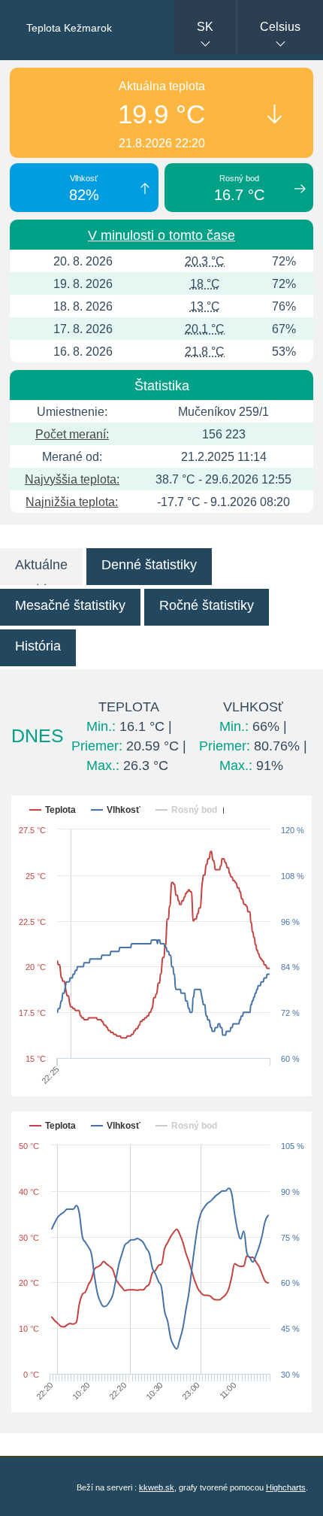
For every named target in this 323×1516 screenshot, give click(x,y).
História (38, 645)
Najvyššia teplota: (72, 479)
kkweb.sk (156, 1487)
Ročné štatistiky (206, 605)
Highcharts (286, 1487)
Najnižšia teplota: (72, 502)
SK (205, 26)
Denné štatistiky (149, 564)
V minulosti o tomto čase (161, 235)
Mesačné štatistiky (70, 605)
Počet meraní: (72, 434)
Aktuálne (41, 564)
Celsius (280, 26)
